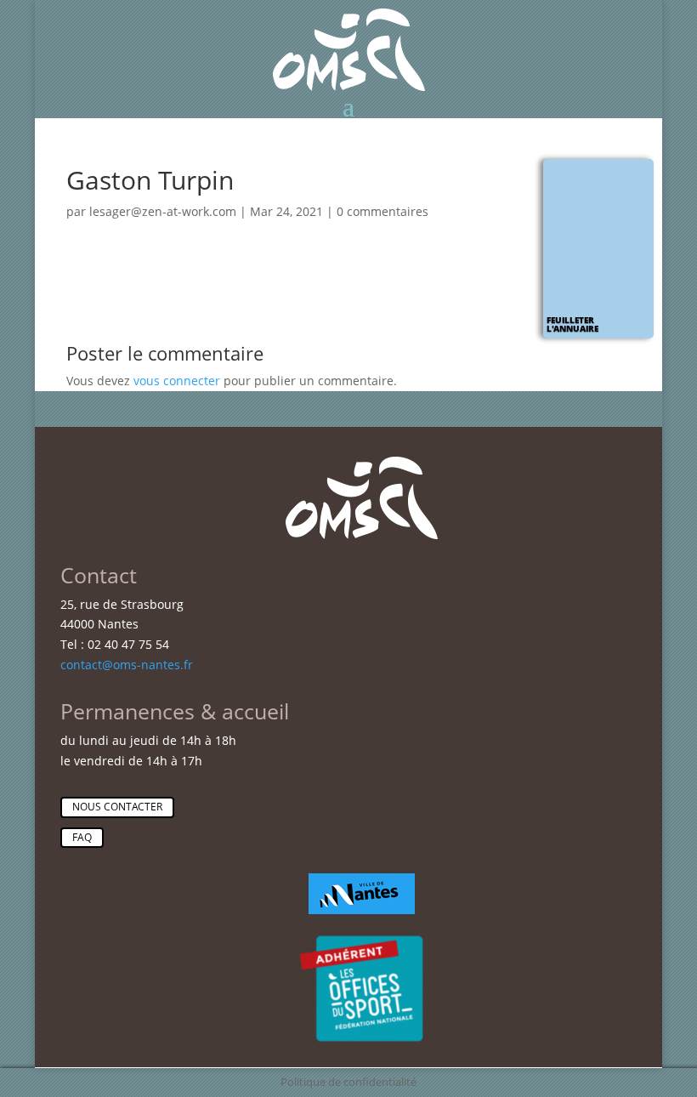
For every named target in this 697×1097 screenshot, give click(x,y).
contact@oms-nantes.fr (126, 664)
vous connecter (176, 380)
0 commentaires (382, 211)
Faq (82, 837)
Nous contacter (117, 806)
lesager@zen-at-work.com (162, 211)
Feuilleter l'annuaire (572, 324)
